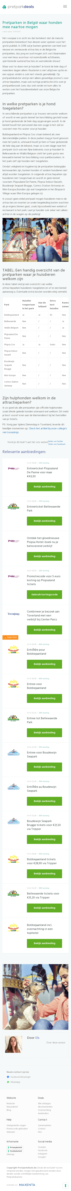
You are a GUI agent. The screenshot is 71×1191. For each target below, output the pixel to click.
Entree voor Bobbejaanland (36, 686)
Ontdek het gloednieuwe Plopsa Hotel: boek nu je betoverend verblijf (43, 542)
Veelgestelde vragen (16, 1125)
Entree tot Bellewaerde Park (42, 720)
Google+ (42, 1157)
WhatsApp (15, 1082)
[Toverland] (13, 615)
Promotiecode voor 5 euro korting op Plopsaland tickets (43, 580)
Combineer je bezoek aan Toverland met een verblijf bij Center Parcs (43, 615)
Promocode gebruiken (17, 1129)
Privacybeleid (16, 1147)
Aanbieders (43, 1113)
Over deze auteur (55, 1043)
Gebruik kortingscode (44, 595)
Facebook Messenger (21, 1077)
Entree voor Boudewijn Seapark (41, 754)
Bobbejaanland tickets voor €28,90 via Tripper (42, 861)
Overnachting (44, 1110)
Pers (40, 1132)
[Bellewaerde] (13, 507)
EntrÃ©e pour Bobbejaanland (36, 652)
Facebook (42, 1150)
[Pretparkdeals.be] (17, 6)
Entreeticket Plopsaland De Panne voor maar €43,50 (42, 472)
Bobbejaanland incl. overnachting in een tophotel (40, 929)
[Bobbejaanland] (13, 650)
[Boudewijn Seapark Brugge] (13, 753)
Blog (9, 1110)
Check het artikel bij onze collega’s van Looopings (34, 430)
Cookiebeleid (16, 1151)
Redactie (11, 1103)
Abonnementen (45, 1107)
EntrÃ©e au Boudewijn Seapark (41, 789)
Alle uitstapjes (44, 1103)
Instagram (42, 1154)
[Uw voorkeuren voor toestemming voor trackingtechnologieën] (65, 1185)
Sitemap (10, 1154)
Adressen (11, 1132)
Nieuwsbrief (12, 1107)
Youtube (42, 1147)
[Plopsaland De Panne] (13, 469)
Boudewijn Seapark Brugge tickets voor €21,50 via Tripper (44, 825)
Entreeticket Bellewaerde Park (43, 508)
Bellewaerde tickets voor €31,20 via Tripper (43, 895)
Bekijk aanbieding (44, 487)
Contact (41, 1129)
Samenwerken (44, 1125)
